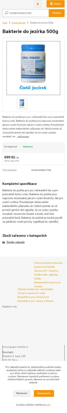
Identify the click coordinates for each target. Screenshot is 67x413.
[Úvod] (15, 3)
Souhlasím (44, 393)
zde (48, 404)
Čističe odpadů (18, 22)
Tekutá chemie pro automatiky (35, 289)
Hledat (56, 13)
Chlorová (39, 263)
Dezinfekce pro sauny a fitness (35, 301)
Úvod (4, 22)
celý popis (23, 136)
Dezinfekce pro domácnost (33, 297)
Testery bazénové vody (31, 293)
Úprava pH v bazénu (46, 271)
